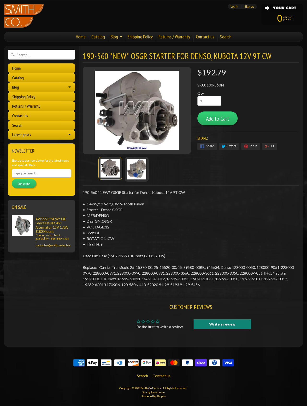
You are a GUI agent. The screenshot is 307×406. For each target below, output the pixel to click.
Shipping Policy (140, 37)
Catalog (98, 37)
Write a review (222, 324)
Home (81, 37)
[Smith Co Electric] (24, 16)
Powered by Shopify (154, 396)
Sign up (249, 6)
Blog (114, 37)
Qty (200, 93)
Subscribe (24, 183)
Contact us (205, 37)
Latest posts (21, 134)
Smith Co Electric (151, 388)
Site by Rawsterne (153, 392)
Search (225, 37)
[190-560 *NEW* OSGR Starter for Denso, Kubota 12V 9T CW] (110, 168)
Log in (234, 6)
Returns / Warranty (174, 37)
